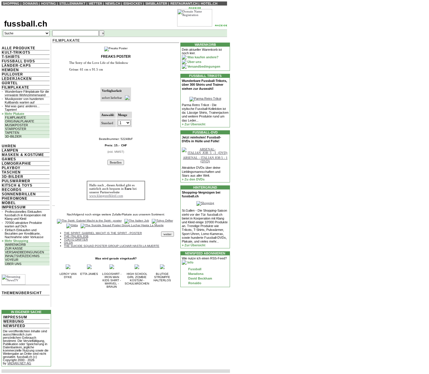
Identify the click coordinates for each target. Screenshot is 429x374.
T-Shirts (11, 57)
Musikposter (16, 125)
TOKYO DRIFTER (76, 239)
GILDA (68, 242)
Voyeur (11, 259)
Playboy (11, 168)
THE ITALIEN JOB (76, 236)
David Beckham (199, 278)
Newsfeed (14, 326)
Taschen (11, 172)
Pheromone (14, 198)
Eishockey (132, 3)
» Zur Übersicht (193, 124)
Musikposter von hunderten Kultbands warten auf (24, 100)
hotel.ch (209, 3)
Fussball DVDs (18, 61)
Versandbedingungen (24, 252)
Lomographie (16, 163)
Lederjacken (17, 79)
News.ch (112, 3)
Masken (10, 155)
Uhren (9, 146)
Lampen (10, 150)
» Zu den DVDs (193, 179)
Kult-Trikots (16, 52)
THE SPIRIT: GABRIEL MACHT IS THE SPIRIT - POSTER (103, 233)
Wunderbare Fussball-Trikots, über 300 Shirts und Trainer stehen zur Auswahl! (204, 84)
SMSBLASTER (156, 3)
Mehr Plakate (14, 113)
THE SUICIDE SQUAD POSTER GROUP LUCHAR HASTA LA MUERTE (111, 245)
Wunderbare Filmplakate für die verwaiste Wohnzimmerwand (27, 93)
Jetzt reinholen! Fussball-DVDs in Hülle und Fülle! (201, 139)
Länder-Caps (16, 66)
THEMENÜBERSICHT (22, 293)
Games (9, 159)
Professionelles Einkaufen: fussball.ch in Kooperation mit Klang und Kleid (25, 215)
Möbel (9, 203)
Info (189, 262)
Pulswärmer (16, 181)
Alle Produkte (18, 48)
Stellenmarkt (72, 3)
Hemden (10, 70)
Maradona (195, 273)
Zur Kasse (14, 248)
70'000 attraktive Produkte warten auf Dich (23, 224)
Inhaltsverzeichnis (22, 256)
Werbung (13, 321)
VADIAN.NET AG (19, 363)
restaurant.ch (184, 3)
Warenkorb (15, 244)
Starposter (15, 129)
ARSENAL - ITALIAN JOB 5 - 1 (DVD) (205, 159)
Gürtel (10, 83)
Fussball (194, 269)
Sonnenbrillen (19, 194)
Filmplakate (15, 87)
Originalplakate (19, 121)
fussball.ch (25, 23)
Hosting (48, 3)
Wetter (95, 3)
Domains (30, 3)
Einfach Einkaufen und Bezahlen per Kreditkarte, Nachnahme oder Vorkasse (24, 233)
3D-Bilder (13, 136)
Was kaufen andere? (202, 57)
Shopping (11, 3)
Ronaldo (194, 283)
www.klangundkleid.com (106, 195)
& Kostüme (31, 155)
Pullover (12, 74)
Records (12, 190)
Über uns (13, 264)
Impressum (14, 207)
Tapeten (12, 132)
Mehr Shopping (16, 241)
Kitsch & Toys (17, 185)
